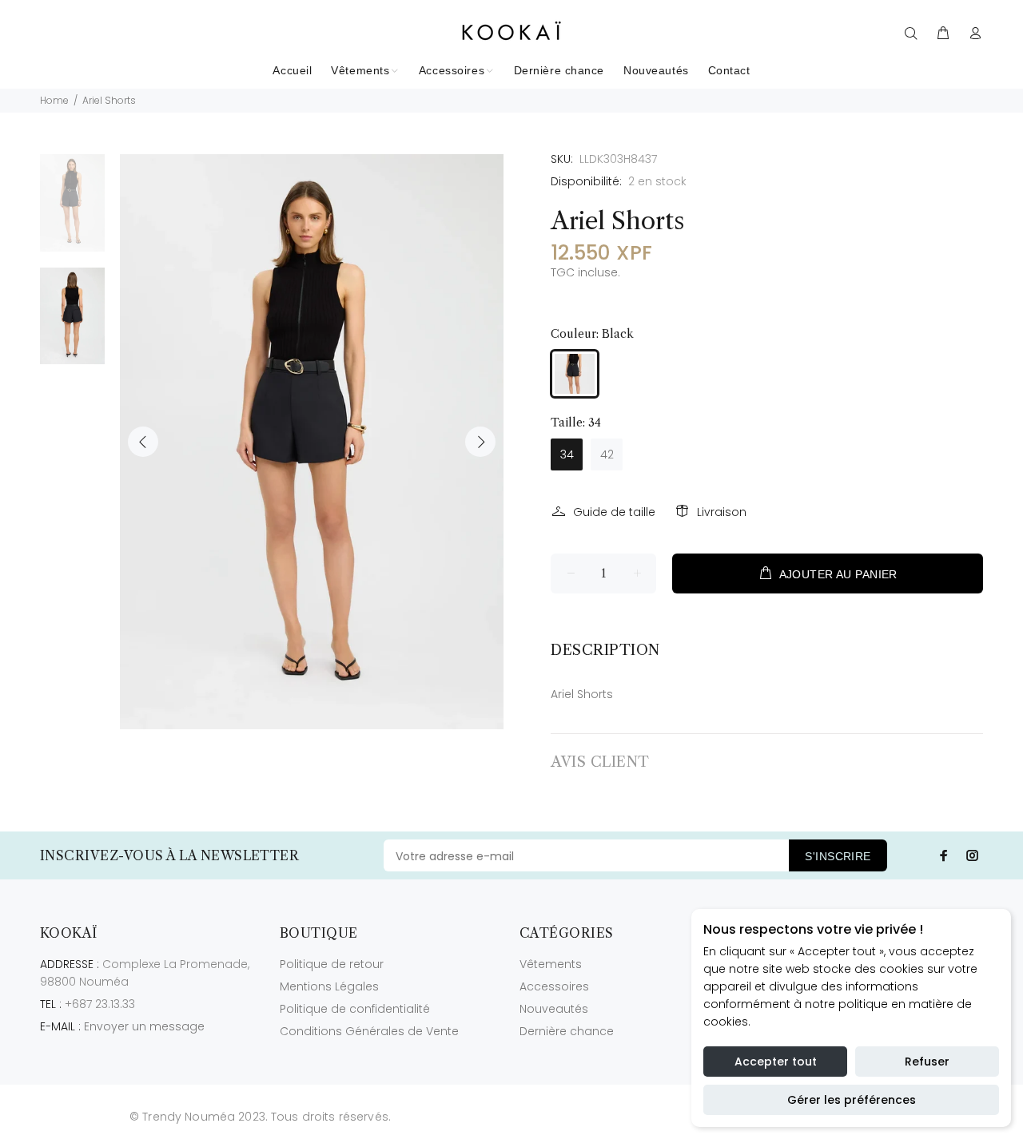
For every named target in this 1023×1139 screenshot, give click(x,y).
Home (54, 100)
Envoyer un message (144, 1026)
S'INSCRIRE (837, 856)
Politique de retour (332, 964)
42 (607, 454)
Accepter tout (775, 1062)
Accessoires (554, 986)
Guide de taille (614, 512)
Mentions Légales (329, 986)
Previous (143, 442)
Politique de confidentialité (355, 1009)
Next (480, 442)
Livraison (721, 512)
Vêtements (550, 964)
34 (567, 454)
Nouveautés (553, 1009)
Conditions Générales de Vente (369, 1031)
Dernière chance (566, 1031)
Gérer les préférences (851, 1100)
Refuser (927, 1062)
